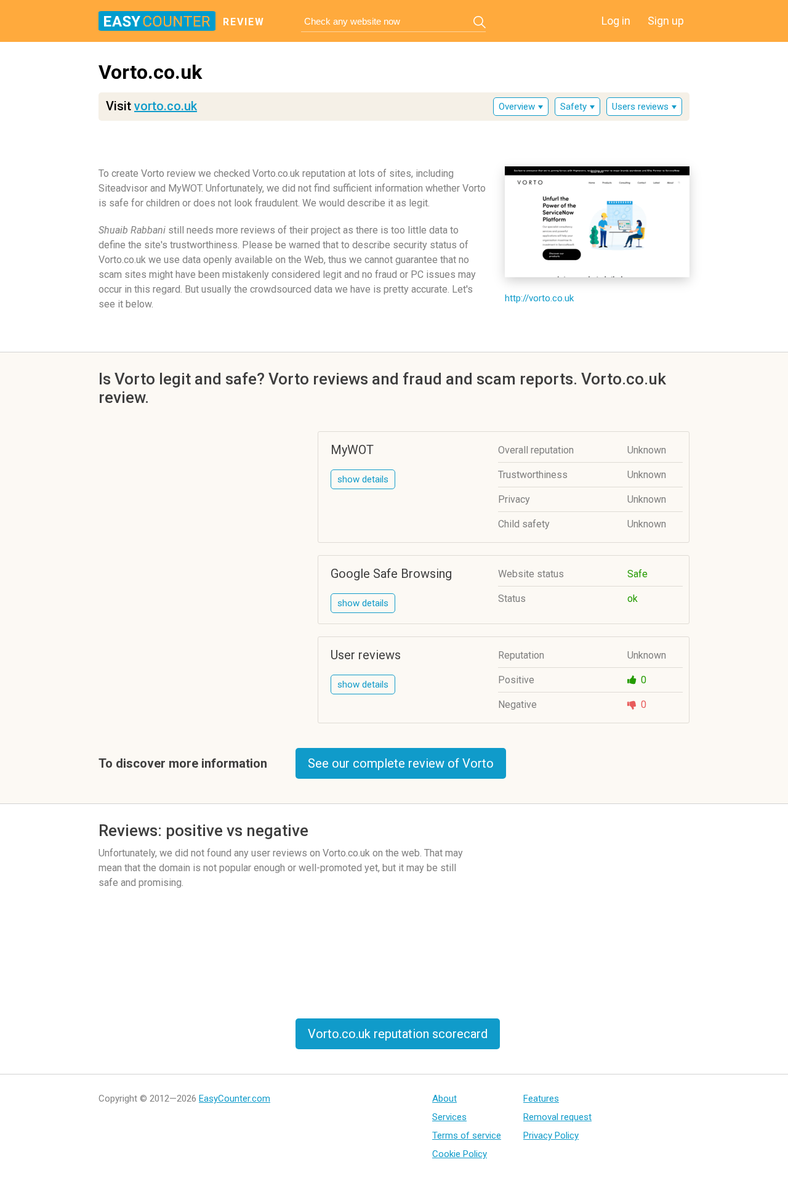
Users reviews (640, 106)
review (244, 22)
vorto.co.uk (165, 106)
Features (541, 1098)
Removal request (557, 1117)
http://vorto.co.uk (539, 298)
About (444, 1098)
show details (362, 479)
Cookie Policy (459, 1154)
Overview (517, 106)
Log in (615, 20)
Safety (573, 106)
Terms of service (466, 1135)
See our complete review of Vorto (401, 763)
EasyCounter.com (234, 1098)
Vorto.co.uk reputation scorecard (398, 1033)
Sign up (666, 20)
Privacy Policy (551, 1135)
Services (449, 1117)
